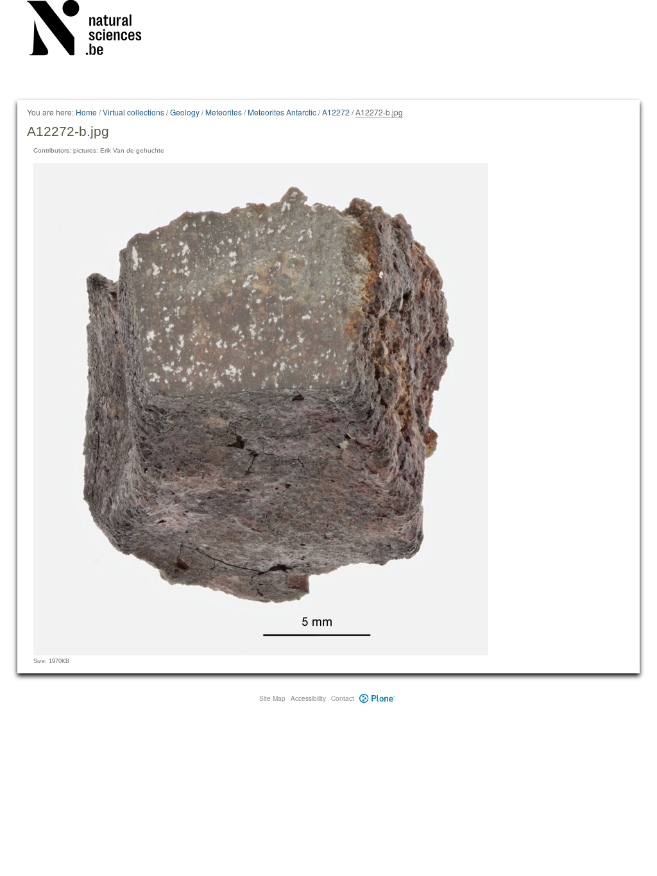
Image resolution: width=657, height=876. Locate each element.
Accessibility (308, 698)
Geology (185, 111)
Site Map (272, 698)
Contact (342, 698)
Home (86, 111)
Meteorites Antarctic (282, 111)
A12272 (336, 111)
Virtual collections (133, 111)
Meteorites (223, 111)
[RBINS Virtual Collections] (92, 30)
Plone (377, 698)
